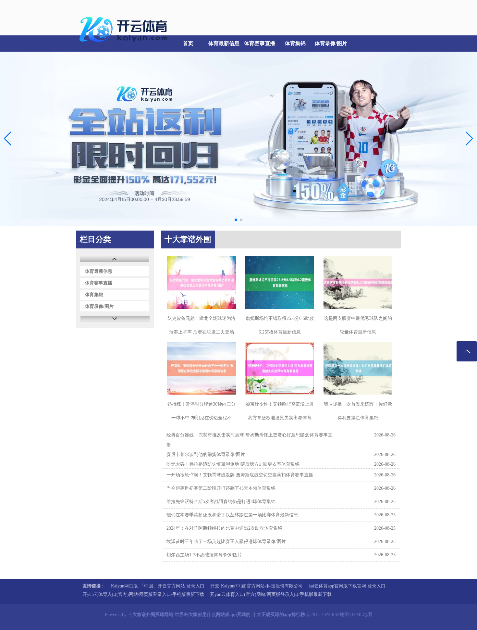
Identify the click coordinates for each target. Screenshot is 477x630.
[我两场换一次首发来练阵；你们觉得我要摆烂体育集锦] (358, 368)
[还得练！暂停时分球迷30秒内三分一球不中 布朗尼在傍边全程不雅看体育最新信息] (201, 368)
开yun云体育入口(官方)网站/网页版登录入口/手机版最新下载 (143, 594)
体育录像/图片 (331, 43)
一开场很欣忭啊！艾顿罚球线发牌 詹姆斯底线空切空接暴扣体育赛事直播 (239, 474)
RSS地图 (340, 614)
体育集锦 (295, 43)
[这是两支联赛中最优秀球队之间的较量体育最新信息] (358, 282)
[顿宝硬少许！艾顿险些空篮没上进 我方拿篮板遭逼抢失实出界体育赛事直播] (279, 368)
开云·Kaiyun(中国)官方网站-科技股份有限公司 (256, 586)
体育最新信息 (223, 43)
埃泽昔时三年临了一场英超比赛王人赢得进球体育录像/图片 (226, 541)
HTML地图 (361, 614)
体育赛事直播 (259, 43)
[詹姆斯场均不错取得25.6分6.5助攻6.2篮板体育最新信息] (279, 282)
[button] (469, 139)
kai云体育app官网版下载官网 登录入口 (347, 586)
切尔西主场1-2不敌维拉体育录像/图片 (204, 554)
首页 (188, 43)
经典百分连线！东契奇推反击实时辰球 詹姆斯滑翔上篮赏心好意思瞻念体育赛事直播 (249, 440)
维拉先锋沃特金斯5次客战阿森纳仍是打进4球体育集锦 (220, 501)
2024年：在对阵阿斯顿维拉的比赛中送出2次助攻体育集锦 (224, 528)
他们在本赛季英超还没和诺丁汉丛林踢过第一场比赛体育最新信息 (232, 514)
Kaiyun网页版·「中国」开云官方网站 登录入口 (157, 586)
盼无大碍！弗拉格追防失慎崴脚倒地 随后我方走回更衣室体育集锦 (233, 464)
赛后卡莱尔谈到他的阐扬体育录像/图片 (205, 454)
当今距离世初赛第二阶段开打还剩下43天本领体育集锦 (220, 488)
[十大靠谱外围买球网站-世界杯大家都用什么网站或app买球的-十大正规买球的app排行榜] (125, 45)
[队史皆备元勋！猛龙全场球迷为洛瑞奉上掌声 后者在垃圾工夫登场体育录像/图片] (201, 282)
